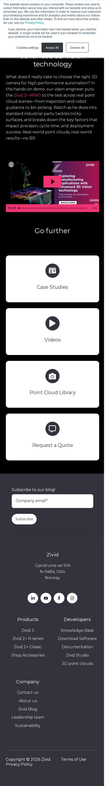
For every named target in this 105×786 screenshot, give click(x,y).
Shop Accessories (27, 655)
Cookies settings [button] (28, 47)
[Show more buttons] (94, 208)
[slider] (53, 208)
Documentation (77, 647)
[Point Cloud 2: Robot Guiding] (45, 208)
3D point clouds (77, 663)
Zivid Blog (27, 709)
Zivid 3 (27, 630)
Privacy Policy (34, 22)
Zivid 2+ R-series (27, 638)
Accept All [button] (52, 47)
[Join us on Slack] (59, 598)
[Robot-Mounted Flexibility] (72, 208)
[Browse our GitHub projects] (72, 598)
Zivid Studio (77, 655)
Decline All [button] (77, 47)
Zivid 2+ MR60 (27, 95)
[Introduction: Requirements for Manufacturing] (19, 208)
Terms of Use (73, 759)
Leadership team (27, 717)
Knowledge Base (77, 630)
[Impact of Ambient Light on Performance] (60, 208)
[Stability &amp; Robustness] (78, 208)
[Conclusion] (82, 208)
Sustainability (28, 725)
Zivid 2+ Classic (28, 647)
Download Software (77, 638)
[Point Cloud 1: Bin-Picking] (26, 208)
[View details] (33, 598)
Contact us (27, 692)
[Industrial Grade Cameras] (68, 208)
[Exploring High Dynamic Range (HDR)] (40, 208)
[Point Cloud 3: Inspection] (50, 208)
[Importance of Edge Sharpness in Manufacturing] (36, 208)
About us (28, 700)
